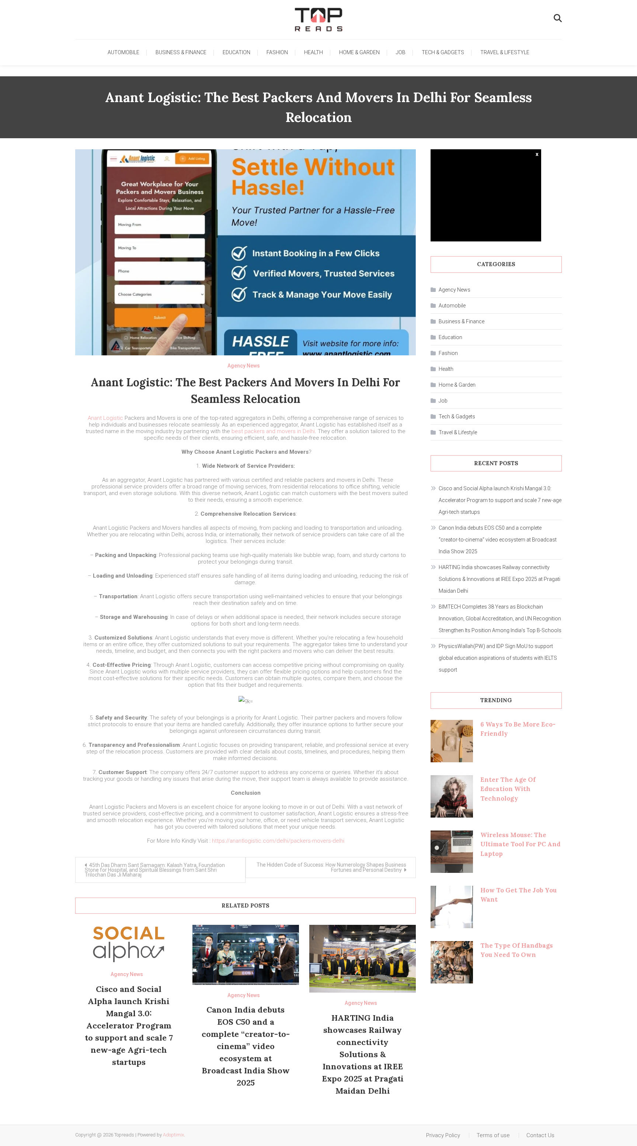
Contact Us (540, 1135)
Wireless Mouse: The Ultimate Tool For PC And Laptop (520, 844)
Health (313, 52)
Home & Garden (359, 52)
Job (400, 52)
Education (236, 52)
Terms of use (493, 1135)
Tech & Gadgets (443, 52)
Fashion (277, 52)
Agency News (243, 366)
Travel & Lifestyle (504, 52)
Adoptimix (173, 1135)
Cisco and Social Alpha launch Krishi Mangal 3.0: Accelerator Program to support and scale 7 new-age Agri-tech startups (129, 1025)
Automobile (123, 52)
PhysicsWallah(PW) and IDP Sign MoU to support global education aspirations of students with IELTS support (498, 658)
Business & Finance (181, 52)
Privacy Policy (443, 1135)
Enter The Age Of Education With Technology (508, 789)
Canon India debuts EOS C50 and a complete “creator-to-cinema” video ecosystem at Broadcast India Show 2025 (246, 1046)
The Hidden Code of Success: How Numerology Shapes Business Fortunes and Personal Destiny (331, 867)
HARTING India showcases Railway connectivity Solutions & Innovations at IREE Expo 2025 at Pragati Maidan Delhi (363, 1054)
